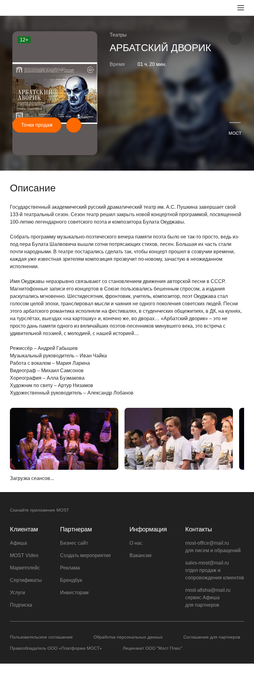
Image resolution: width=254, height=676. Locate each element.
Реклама (70, 567)
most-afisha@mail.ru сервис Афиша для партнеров (207, 597)
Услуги (17, 592)
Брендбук (71, 580)
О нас (135, 543)
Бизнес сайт (74, 543)
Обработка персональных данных (128, 637)
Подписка (21, 605)
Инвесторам (74, 592)
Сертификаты (26, 580)
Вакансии (140, 555)
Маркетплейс (25, 567)
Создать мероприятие (85, 555)
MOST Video (24, 555)
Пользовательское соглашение (41, 637)
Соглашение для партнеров (211, 637)
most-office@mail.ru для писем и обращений (213, 546)
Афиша (18, 543)
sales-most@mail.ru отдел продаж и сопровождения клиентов (214, 570)
